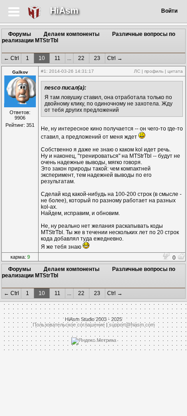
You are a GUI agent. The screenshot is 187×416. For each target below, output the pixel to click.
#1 (43, 71)
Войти (169, 11)
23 (97, 58)
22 (81, 58)
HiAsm (64, 10)
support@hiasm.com (132, 324)
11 (57, 58)
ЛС (137, 71)
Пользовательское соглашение (69, 324)
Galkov (20, 72)
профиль (153, 71)
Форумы (19, 34)
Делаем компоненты (71, 34)
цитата (175, 71)
